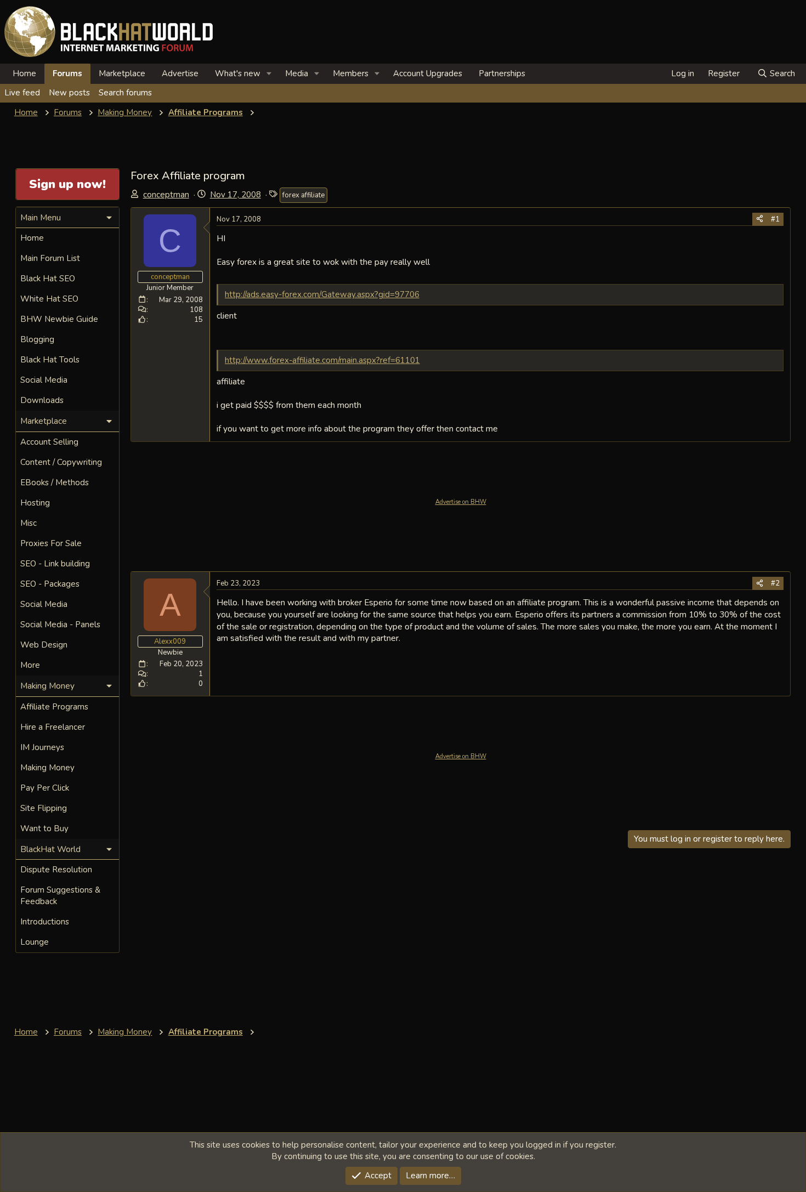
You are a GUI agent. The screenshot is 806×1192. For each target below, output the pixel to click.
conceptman (166, 194)
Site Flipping (43, 808)
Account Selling (49, 441)
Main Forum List (50, 258)
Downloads (42, 400)
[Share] (759, 219)
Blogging (37, 339)
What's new (237, 73)
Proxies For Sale (51, 543)
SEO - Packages (50, 583)
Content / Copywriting (61, 462)
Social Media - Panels (60, 624)
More (30, 665)
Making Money (47, 767)
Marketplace (122, 73)
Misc (28, 523)
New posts (69, 92)
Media (296, 73)
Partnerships (502, 73)
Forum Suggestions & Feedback (60, 895)
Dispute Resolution (56, 869)
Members (350, 73)
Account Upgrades (427, 73)
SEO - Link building (55, 563)
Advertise (180, 73)
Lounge (34, 941)
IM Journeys (42, 747)
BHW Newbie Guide (59, 319)
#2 (775, 583)
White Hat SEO (49, 298)
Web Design (43, 644)
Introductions (44, 921)
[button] (269, 74)
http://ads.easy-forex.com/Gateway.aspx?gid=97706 (322, 294)
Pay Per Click (44, 787)
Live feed (22, 92)
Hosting (35, 502)
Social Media (43, 379)
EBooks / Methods (54, 482)
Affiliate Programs (54, 706)
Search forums (125, 92)
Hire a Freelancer (52, 727)
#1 (775, 219)
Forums (67, 73)
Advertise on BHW (460, 502)
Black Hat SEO (47, 278)
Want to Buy (44, 828)
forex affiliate (303, 195)
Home (24, 73)
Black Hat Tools (50, 359)
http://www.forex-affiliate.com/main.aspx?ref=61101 (322, 360)
